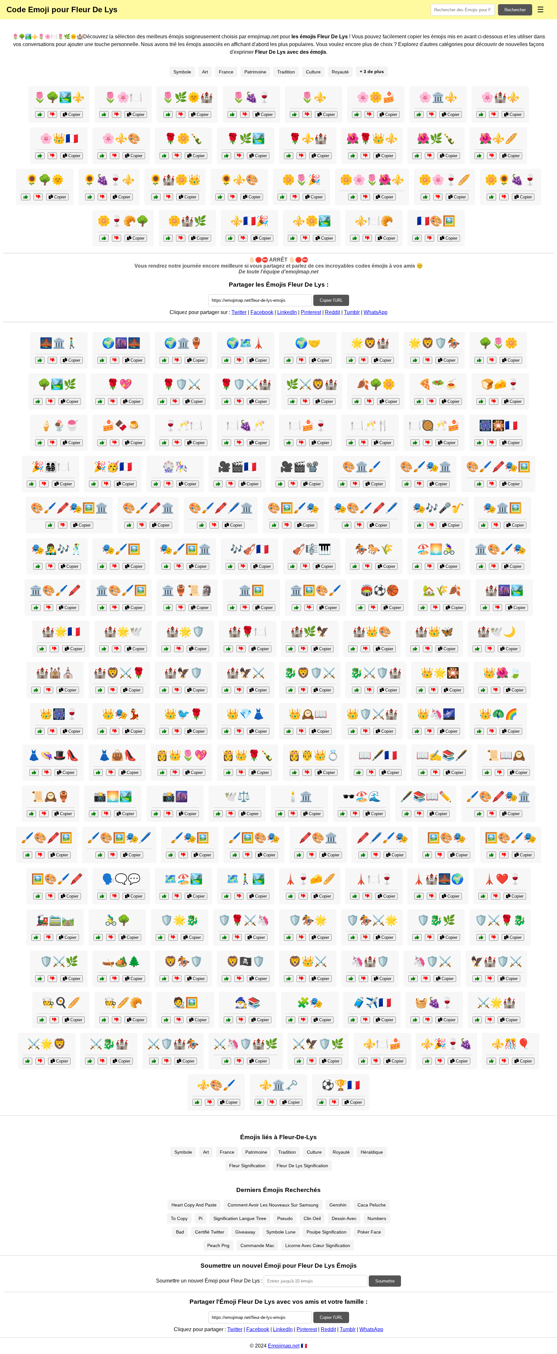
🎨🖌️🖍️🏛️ (148, 508)
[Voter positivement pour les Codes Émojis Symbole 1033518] (156, 813)
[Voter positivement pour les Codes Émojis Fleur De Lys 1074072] (352, 197)
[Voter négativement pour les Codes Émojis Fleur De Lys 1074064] (365, 155)
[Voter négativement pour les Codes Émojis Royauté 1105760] (175, 772)
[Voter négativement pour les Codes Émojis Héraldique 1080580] (493, 937)
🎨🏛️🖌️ (361, 466)
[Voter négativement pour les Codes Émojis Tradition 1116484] (429, 566)
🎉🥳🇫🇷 (112, 466)
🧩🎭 (310, 1002)
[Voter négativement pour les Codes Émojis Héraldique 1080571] (102, 1061)
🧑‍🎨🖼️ (185, 1002)
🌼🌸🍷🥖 (444, 180)
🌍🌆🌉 (121, 343)
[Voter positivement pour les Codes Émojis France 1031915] (360, 607)
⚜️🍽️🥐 (374, 221)
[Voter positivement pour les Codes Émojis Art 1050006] (296, 607)
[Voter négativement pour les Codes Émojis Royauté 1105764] (375, 1061)
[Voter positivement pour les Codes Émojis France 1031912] (36, 937)
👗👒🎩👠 (53, 755)
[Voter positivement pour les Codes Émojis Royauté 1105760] (162, 772)
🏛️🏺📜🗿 (187, 590)
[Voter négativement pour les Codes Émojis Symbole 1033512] (178, 1019)
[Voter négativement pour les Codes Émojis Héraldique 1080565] (239, 1061)
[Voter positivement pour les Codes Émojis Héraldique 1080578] (413, 978)
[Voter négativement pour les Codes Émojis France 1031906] (431, 401)
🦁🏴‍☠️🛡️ (245, 961)
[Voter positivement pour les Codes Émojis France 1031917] (36, 690)
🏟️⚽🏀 (379, 590)
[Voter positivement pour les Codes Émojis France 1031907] (104, 1019)
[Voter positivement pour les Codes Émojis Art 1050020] (234, 855)
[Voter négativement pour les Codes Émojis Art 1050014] (496, 525)
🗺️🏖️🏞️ (183, 879)
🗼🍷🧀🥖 (310, 879)
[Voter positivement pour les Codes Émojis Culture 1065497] (417, 238)
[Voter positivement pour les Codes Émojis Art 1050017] (299, 855)
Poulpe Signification (327, 1232)
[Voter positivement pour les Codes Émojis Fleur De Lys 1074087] (417, 155)
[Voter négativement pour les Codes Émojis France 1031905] (114, 360)
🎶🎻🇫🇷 (249, 549)
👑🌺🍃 (502, 673)
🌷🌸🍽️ (123, 97)
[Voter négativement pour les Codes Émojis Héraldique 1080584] (239, 690)
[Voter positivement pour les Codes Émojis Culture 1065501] (406, 813)
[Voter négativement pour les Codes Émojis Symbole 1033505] (106, 484)
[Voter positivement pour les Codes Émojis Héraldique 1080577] (351, 360)
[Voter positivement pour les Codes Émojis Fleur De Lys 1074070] (102, 155)
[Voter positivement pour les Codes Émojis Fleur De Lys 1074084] (220, 197)
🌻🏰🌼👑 (175, 180)
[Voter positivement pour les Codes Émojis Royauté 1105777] (39, 731)
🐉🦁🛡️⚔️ (310, 673)
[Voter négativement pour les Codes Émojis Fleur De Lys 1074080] (491, 155)
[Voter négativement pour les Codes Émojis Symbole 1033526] (241, 1019)
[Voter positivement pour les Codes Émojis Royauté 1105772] (415, 648)
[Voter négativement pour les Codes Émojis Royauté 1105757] (114, 731)
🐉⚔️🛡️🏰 (376, 673)
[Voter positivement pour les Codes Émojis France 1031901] (228, 648)
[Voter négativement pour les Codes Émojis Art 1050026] (141, 525)
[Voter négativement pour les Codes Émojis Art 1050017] (311, 855)
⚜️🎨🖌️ (216, 1085)
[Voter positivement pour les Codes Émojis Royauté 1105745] (294, 772)
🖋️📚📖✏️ (426, 796)
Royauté (340, 71)
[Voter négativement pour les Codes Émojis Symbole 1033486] (493, 401)
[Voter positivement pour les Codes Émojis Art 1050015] (479, 813)
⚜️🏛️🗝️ (278, 1085)
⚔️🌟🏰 (496, 1002)
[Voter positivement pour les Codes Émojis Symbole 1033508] (352, 1019)
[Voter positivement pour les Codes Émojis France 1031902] (102, 442)
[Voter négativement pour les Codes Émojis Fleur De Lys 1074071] (168, 197)
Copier (73, 114)
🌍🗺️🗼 (245, 343)
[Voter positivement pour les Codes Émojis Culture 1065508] (226, 360)
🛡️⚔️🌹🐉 (500, 920)
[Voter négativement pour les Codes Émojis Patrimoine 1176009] (491, 360)
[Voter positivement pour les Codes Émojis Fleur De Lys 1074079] (168, 114)
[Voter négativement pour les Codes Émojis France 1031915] (373, 607)
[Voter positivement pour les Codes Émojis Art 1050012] (481, 566)
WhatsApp (375, 312)
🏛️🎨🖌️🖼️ (121, 590)
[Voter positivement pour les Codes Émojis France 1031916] (354, 896)
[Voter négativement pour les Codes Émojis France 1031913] (367, 566)
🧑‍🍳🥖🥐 (123, 1002)
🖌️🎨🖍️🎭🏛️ (498, 796)
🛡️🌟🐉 (179, 920)
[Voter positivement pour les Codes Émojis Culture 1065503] (419, 896)
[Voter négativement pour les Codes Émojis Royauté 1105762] (301, 731)
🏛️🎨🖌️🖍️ (55, 590)
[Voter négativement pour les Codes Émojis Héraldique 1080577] (363, 360)
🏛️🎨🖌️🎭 (500, 549)
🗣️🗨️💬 (121, 879)
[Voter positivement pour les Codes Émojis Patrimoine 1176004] (31, 813)
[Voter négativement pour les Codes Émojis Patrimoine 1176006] (52, 360)
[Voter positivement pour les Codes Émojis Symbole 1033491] (98, 772)
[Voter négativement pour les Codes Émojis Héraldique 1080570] (427, 360)
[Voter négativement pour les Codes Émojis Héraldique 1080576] (369, 690)
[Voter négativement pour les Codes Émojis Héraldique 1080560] (178, 648)
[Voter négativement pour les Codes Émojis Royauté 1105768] (365, 648)
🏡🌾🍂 (442, 590)
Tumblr (352, 312)
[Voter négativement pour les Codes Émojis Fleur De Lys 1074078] (243, 238)
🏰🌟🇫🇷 (61, 631)
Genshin (338, 1204)
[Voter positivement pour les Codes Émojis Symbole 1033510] (288, 360)
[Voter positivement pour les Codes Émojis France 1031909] (93, 813)
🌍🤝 (308, 343)
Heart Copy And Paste (194, 1204)
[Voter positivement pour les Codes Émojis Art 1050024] (342, 484)
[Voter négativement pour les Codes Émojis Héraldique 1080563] (239, 401)
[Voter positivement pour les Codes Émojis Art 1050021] (166, 566)
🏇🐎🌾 (374, 549)
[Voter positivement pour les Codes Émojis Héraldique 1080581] (164, 978)
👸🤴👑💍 (313, 755)
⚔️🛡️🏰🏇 (173, 1044)
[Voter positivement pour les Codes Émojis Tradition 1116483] (422, 607)
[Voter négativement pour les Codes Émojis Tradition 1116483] (435, 607)
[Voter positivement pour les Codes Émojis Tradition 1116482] (31, 484)
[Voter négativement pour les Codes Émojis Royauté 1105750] (176, 731)
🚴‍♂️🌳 (117, 920)
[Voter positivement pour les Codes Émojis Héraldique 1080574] (292, 401)
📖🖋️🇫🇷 (377, 755)
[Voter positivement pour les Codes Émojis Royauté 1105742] (352, 731)
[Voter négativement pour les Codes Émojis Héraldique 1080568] (52, 978)
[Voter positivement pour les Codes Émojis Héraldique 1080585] (162, 401)
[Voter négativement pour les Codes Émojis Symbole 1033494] (239, 896)
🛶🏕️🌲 (121, 961)
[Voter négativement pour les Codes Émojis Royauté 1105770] (504, 1061)
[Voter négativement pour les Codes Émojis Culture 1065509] (435, 772)
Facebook (261, 312)
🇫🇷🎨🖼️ (436, 221)
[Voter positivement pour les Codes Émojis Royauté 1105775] (226, 731)
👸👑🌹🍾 (247, 755)
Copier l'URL (331, 300)
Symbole (182, 71)
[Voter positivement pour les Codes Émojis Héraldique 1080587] (27, 1061)
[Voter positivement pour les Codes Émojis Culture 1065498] (419, 525)
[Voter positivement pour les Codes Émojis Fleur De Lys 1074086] (292, 238)
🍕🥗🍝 (438, 384)
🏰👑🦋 (434, 631)
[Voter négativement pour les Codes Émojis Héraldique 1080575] (301, 937)
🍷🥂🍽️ (183, 425)
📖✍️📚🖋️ (442, 755)
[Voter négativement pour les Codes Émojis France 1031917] (48, 690)
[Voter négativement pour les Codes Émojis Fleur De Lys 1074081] (369, 114)
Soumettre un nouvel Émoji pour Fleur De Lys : (209, 1280)
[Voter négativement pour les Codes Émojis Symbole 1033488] (112, 401)
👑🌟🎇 (440, 673)
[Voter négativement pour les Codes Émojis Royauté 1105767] (433, 690)
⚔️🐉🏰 (109, 1044)
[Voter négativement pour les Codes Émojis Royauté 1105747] (116, 648)
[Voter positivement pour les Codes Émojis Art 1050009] (406, 484)
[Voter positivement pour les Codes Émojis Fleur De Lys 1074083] (104, 238)
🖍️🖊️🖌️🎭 (382, 838)
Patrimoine (255, 71)
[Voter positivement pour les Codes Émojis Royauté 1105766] (479, 731)
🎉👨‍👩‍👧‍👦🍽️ (50, 466)
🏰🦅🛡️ (183, 673)
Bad (180, 1232)
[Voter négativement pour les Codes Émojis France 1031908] (114, 978)
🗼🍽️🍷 (374, 879)
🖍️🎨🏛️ (318, 838)
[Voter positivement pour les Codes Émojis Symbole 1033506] (290, 1019)
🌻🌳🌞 (44, 180)
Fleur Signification (247, 1165)
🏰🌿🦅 (309, 631)
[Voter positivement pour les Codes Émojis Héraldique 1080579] (290, 648)
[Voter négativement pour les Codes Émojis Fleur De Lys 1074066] (38, 197)
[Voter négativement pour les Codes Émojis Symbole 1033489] (54, 648)
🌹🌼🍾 (183, 138)
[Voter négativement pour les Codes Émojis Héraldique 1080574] (305, 401)
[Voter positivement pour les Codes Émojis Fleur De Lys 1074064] (352, 155)
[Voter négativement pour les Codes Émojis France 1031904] (363, 442)
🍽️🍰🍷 (307, 425)
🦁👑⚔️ (307, 961)
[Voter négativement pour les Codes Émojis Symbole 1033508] (365, 1019)
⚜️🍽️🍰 (382, 1044)
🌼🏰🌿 (187, 221)
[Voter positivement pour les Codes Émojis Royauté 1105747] (104, 648)
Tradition (286, 71)
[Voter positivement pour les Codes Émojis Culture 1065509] (422, 772)
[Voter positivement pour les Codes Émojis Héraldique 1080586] (351, 978)
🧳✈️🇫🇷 (372, 1002)
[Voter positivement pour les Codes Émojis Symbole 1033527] (156, 484)
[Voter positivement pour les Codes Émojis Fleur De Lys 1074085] (104, 114)
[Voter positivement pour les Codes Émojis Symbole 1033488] (100, 401)
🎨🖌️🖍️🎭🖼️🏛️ (69, 508)
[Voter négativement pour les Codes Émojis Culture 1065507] (180, 607)
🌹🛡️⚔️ (181, 384)
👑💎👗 (245, 714)
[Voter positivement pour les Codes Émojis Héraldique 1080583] (417, 937)
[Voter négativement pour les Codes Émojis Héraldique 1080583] (429, 937)
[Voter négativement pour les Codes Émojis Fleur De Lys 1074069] (239, 155)
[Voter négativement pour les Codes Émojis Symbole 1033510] (301, 360)
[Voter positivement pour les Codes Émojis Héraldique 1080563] (226, 401)
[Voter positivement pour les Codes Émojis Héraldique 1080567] (100, 690)
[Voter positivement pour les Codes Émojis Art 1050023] (491, 855)
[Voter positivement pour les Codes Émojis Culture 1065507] (168, 607)
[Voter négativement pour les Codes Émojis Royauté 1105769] (241, 772)
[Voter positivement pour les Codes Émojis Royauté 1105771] (417, 731)
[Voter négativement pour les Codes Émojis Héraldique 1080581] (176, 978)
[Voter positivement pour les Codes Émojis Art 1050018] (102, 566)
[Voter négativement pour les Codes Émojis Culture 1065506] (293, 484)
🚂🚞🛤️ (55, 920)
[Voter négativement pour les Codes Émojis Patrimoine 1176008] (176, 360)
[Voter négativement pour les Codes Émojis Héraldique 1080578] (425, 978)
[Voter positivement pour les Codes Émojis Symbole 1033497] (358, 772)
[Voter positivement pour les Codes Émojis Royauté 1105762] (288, 731)
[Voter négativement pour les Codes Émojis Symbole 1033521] (369, 401)
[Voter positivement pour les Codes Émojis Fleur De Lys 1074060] (294, 114)
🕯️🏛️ (299, 796)
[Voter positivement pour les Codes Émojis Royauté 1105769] (228, 772)
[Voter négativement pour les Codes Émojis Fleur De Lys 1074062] (180, 238)
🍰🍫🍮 (121, 425)
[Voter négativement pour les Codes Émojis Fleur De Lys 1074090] (102, 197)
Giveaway (245, 1232)
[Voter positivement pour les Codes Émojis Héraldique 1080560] (166, 648)
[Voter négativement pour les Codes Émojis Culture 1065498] (431, 525)
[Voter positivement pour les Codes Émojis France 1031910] (342, 813)
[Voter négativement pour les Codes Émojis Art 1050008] (112, 855)
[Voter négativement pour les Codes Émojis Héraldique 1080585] (175, 401)
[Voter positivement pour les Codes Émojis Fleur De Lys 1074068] (232, 114)
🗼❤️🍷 (502, 879)
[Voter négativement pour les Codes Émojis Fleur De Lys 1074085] (116, 114)
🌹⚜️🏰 (307, 138)
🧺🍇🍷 (434, 1002)
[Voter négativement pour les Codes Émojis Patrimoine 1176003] (303, 896)
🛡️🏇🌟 (307, 920)
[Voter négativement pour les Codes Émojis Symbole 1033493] (334, 1102)
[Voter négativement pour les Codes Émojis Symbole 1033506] (303, 1019)
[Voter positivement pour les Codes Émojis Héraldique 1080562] (226, 978)
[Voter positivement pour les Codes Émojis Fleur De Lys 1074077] (491, 197)
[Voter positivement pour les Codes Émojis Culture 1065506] (280, 484)
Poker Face (369, 1232)
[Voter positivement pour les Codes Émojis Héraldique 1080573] (164, 690)
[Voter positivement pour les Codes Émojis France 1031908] (102, 978)
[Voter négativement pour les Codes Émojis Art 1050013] (50, 896)
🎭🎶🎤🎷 (438, 508)
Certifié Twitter (209, 1232)
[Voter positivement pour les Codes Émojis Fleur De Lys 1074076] (419, 114)
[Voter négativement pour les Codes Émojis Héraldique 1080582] (489, 1019)
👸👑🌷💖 (181, 755)
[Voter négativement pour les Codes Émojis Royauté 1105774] (166, 1061)
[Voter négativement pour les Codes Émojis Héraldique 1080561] (311, 1061)
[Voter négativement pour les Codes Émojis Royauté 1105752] (440, 1061)
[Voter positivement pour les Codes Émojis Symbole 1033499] (479, 442)
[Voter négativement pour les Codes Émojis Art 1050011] (214, 525)
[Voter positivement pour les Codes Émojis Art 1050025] (170, 855)
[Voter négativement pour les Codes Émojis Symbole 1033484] (495, 896)
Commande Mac (257, 1245)
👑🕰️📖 (307, 714)
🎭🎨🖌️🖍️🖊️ (366, 508)
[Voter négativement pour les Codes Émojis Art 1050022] (48, 607)
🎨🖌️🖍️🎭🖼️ (498, 466)
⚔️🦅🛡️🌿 (318, 1044)
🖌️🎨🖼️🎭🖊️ (119, 838)
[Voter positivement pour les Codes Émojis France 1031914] (415, 1019)
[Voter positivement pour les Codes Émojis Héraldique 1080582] (477, 1019)
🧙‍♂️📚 (247, 1002)
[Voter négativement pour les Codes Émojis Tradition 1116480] (499, 772)
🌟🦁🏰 (370, 343)
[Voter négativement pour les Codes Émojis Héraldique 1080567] (112, 690)
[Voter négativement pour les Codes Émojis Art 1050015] (491, 813)
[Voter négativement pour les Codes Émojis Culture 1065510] (497, 607)
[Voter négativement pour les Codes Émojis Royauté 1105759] (301, 978)
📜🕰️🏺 (50, 796)
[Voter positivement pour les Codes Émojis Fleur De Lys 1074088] (481, 114)
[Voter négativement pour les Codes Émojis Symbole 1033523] (244, 607)
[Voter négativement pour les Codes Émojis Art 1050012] (493, 566)
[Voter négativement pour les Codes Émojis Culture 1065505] (491, 484)
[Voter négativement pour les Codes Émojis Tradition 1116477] (50, 566)
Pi (200, 1218)
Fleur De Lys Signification (302, 1165)
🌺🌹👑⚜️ (372, 138)
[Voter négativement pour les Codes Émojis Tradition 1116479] (427, 442)
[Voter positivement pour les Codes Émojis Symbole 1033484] (483, 896)
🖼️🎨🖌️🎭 (510, 838)
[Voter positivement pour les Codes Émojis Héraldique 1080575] (288, 937)
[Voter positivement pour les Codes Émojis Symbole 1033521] (356, 401)
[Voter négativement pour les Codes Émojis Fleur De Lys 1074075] (176, 155)
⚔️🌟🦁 (46, 1044)
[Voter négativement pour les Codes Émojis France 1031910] (355, 813)
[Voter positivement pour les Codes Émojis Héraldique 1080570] (415, 360)
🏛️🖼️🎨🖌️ (315, 590)
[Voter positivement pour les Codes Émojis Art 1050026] (129, 525)
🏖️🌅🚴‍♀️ (436, 549)
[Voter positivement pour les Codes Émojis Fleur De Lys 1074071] (156, 197)
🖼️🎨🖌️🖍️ (57, 879)
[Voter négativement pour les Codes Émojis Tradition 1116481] (272, 1102)
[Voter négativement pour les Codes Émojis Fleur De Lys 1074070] (114, 155)
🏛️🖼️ (251, 590)
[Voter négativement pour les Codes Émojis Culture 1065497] (429, 238)
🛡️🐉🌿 (436, 920)
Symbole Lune (281, 1232)
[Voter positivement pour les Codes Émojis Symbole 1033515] (98, 937)
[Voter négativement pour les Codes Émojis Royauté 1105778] (209, 1102)
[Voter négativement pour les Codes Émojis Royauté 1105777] (52, 731)
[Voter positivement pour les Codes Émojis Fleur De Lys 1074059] (39, 155)
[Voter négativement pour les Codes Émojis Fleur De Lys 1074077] (504, 197)
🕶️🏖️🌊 (361, 796)
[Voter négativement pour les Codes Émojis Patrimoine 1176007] (239, 442)
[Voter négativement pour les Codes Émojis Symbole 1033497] (371, 772)
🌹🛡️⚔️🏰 (245, 384)
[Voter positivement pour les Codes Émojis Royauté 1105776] (477, 648)
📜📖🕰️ (506, 755)
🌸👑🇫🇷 (59, 138)
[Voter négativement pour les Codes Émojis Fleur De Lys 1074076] (431, 114)
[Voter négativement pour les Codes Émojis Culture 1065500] (305, 566)
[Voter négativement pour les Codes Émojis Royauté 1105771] (429, 731)
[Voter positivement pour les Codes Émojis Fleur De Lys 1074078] (230, 238)
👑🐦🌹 (183, 714)
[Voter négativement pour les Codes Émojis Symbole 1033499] (491, 442)
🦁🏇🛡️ (183, 961)
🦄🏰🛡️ (370, 961)
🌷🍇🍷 (251, 97)
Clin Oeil (312, 1218)
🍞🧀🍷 (500, 384)
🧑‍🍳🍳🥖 (61, 1002)
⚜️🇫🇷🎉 (249, 221)
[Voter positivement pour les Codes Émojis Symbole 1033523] (232, 607)
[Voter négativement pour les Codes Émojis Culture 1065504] (176, 442)
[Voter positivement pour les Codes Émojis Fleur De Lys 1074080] (479, 155)
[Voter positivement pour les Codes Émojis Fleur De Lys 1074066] (25, 197)
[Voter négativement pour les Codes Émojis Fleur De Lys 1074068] (244, 114)
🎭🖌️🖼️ (121, 549)
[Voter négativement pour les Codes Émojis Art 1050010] (440, 855)
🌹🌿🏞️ (245, 138)
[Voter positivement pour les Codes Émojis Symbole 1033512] (166, 1019)
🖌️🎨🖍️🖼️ (47, 838)
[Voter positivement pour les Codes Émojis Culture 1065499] (27, 855)
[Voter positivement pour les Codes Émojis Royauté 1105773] (483, 690)
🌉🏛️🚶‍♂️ (59, 343)
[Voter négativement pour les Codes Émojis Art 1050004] (375, 855)
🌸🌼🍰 (376, 97)
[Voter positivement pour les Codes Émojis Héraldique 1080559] (290, 690)
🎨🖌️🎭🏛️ (426, 466)
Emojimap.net (283, 1346)
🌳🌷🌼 (498, 343)
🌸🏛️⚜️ (438, 97)
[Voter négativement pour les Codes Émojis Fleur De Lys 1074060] (307, 114)
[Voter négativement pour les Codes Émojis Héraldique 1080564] (365, 937)
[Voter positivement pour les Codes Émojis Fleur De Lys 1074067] (425, 197)
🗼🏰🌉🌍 (438, 879)
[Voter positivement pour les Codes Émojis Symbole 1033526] (228, 1019)
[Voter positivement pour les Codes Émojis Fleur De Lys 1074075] (164, 155)
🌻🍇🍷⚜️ (109, 180)
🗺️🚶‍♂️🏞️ (245, 879)
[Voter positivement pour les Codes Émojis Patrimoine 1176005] (38, 401)
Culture (313, 71)
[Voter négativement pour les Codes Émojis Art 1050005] (359, 525)
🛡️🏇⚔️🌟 (372, 920)
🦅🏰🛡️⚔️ (496, 961)
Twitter (239, 312)
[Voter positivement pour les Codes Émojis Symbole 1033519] (218, 484)
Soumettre (385, 1281)
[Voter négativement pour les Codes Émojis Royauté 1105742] (365, 731)
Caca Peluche (371, 1204)
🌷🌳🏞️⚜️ (59, 97)
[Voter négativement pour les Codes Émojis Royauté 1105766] (491, 731)
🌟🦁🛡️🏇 (434, 343)
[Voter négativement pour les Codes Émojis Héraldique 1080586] (363, 978)
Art (205, 71)
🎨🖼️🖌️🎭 (293, 508)
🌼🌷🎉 (301, 180)
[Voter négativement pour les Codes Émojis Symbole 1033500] (54, 1019)
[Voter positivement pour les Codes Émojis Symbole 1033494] (226, 896)
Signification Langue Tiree (239, 1218)
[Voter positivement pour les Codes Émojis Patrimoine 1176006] (39, 360)
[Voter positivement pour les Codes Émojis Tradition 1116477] (38, 566)
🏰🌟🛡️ (185, 631)
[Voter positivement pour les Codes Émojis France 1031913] (354, 566)
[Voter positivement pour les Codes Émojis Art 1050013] (38, 896)
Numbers (376, 1218)
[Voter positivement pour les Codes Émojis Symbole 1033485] (218, 813)
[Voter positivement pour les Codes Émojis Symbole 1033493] (321, 1102)
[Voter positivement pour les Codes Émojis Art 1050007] (50, 525)
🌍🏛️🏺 (183, 343)
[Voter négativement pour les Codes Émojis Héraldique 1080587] (40, 1061)
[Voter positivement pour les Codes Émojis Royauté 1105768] (352, 648)
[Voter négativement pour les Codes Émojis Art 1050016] (286, 525)
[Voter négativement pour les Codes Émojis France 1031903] (176, 896)
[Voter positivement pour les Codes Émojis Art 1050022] (36, 607)
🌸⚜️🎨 (121, 138)
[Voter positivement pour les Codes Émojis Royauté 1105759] (288, 978)
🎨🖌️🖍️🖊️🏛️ (221, 508)
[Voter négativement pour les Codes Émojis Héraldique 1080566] (173, 937)
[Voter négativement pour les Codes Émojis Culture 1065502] (114, 896)
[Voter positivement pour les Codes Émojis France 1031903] (164, 896)
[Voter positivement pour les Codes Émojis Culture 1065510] (485, 607)
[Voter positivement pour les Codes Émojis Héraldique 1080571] (89, 1061)
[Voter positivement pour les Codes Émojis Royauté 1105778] (197, 1102)
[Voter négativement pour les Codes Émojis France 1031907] (116, 1019)
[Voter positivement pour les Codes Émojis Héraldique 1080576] (356, 690)
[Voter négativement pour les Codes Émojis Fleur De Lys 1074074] (52, 114)
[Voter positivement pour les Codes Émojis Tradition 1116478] (34, 772)
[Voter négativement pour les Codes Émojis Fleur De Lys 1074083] (116, 238)
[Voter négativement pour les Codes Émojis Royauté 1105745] (307, 772)
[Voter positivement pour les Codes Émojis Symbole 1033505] (93, 484)
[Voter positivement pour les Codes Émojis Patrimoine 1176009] (479, 360)
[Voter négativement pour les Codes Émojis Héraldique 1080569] (489, 978)
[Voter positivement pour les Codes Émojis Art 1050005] (346, 525)
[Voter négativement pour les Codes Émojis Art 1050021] (178, 566)
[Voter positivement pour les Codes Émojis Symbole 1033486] (481, 401)
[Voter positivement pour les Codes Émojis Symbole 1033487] (230, 566)
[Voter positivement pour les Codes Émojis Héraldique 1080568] (39, 978)
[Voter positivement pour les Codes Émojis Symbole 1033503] (280, 813)
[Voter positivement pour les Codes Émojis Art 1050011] (201, 525)
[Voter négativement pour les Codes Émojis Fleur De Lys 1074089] (294, 197)
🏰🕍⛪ (55, 673)
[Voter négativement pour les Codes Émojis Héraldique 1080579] (303, 648)
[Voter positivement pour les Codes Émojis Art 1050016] (274, 525)
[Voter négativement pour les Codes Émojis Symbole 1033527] (168, 484)
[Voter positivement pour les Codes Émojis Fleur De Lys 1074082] (288, 155)
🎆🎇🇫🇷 (498, 425)
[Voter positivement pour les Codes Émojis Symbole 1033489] (41, 648)
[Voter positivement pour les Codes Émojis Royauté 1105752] (427, 1061)
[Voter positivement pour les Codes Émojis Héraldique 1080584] (226, 690)
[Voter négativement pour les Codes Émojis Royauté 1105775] (239, 731)
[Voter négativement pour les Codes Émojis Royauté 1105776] (489, 648)
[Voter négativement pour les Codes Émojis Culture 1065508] (239, 360)
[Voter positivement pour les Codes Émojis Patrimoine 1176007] (226, 442)
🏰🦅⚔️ (245, 673)
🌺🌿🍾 (436, 138)
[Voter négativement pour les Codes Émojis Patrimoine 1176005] (50, 401)
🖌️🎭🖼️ (190, 838)
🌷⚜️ (314, 97)
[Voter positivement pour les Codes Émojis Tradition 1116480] (487, 772)
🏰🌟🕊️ (123, 631)
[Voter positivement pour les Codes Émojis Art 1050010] (427, 855)
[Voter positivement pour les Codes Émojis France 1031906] (419, 401)
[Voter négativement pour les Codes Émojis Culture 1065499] (40, 855)
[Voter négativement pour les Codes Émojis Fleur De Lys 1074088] (493, 114)
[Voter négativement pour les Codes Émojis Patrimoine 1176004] (44, 813)
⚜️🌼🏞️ (311, 221)
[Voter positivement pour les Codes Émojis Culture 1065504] (164, 442)
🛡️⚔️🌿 (59, 961)
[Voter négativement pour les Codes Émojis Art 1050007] (62, 525)
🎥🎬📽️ (299, 466)
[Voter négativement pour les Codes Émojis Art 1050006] (309, 607)
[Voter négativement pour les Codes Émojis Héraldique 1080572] (237, 937)
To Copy (179, 1218)
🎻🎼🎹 (311, 549)
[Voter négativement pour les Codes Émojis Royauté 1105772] (427, 648)
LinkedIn (287, 312)
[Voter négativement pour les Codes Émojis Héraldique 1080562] (239, 978)
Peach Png (218, 1245)
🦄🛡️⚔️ (432, 961)
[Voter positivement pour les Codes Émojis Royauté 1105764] (363, 1061)
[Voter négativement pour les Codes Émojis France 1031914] (427, 1019)
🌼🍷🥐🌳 (123, 221)
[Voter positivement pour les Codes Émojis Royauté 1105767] (420, 690)
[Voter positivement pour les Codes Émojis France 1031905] (102, 360)
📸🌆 (175, 796)
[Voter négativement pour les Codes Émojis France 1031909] (106, 813)
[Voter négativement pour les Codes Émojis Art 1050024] (355, 484)
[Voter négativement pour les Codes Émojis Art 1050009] (419, 484)
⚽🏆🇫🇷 (340, 1085)
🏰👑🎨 (372, 631)
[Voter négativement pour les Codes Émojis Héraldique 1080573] (176, 690)
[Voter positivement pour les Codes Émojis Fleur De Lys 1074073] (354, 238)
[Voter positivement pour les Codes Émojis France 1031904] (351, 442)
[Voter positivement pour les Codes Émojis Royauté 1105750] (164, 731)
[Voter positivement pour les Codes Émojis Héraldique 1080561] (299, 1061)
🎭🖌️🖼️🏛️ (185, 549)
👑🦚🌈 (498, 714)
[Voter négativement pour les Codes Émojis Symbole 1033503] (293, 813)
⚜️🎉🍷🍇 (446, 1044)
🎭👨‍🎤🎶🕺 (57, 549)
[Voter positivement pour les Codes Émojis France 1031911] (39, 442)
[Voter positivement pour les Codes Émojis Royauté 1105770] (491, 1061)
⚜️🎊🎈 (510, 1044)
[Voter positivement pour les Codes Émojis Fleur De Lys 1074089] (282, 197)
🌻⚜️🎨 (239, 180)
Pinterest (311, 312)
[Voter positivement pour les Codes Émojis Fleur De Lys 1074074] (39, 114)
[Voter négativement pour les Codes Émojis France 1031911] (52, 442)
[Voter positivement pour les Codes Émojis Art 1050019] (102, 607)
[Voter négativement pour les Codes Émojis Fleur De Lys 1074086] (305, 238)
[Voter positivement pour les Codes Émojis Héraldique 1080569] (477, 978)
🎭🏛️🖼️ (502, 508)
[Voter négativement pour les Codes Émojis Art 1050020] (247, 855)
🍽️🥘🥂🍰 (434, 425)
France (226, 71)
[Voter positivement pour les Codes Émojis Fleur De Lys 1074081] (356, 114)
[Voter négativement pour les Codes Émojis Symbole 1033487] (243, 566)
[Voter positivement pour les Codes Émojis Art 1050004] (363, 855)
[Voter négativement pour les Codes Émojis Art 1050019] (114, 607)
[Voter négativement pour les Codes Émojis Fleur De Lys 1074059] (52, 155)
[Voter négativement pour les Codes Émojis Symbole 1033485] (230, 813)
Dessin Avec (344, 1218)
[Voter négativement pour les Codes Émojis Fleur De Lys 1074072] (365, 197)
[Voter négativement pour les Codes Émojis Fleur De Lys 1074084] (232, 197)
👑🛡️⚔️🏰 (372, 714)
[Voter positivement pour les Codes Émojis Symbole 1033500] (41, 1019)
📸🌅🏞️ (112, 796)
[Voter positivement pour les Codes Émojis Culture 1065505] (479, 484)
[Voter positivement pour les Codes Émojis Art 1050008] (100, 855)
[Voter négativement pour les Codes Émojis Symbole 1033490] (301, 442)
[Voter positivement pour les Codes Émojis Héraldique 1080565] (226, 1061)
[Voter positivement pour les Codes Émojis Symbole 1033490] (288, 442)
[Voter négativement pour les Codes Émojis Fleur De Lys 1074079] (180, 114)
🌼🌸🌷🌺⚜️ (372, 180)
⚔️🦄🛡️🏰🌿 (245, 1044)
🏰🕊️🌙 (496, 631)
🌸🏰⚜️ (500, 97)
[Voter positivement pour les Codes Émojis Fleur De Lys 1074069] (226, 155)
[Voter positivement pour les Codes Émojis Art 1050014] (483, 525)
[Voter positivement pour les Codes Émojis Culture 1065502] (102, 896)
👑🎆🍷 (59, 714)
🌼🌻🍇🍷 (510, 180)
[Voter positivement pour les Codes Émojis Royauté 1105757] (102, 731)
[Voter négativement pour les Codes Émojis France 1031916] (367, 896)
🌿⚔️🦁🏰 (311, 384)
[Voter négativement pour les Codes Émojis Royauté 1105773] (495, 690)
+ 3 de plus (372, 71)
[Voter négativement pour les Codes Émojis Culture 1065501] (419, 813)
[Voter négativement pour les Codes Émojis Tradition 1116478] (46, 772)
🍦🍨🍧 (59, 425)
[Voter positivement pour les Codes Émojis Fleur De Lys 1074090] (89, 197)
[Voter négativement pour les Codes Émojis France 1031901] (241, 648)
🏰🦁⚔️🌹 (119, 673)
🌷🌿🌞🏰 (187, 97)
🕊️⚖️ (237, 796)
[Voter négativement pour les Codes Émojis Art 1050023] (504, 855)
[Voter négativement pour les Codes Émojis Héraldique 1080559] (303, 690)
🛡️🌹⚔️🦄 (243, 920)
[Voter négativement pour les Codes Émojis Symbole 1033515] (110, 937)
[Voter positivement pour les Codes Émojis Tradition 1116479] (415, 442)
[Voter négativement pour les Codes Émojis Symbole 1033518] (168, 813)
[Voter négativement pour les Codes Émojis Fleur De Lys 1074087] (429, 155)
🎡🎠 (175, 466)
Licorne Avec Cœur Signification (317, 1245)
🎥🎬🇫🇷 (237, 466)
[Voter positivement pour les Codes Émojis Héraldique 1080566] (160, 937)
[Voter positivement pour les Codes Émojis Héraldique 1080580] (481, 937)
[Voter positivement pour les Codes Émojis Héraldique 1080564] (352, 937)
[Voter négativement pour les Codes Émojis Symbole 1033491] (110, 772)
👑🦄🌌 (436, 714)
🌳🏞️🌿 (57, 384)
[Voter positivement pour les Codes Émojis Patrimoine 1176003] (290, 896)
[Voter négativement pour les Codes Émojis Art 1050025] (183, 855)
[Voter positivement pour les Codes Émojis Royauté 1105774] (154, 1061)
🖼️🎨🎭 (446, 838)
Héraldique (372, 1152)
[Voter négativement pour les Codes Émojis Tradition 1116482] (44, 484)
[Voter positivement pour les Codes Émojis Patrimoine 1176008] (164, 360)
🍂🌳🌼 (376, 384)
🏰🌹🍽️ (247, 631)
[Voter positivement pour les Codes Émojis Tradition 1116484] (417, 566)
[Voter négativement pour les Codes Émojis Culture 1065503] (431, 896)
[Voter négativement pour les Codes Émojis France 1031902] (114, 442)
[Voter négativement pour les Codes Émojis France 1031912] (48, 937)
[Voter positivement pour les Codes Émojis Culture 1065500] (292, 566)
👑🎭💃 (121, 714)
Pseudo (285, 1218)
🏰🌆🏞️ (504, 590)
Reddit (332, 312)
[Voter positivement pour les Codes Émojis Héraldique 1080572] (224, 937)
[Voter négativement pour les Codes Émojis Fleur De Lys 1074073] (367, 238)
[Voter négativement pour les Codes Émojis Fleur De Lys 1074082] (301, 155)
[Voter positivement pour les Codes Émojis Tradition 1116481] (259, 1102)
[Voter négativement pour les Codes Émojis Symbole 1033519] (230, 484)
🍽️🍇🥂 (245, 425)
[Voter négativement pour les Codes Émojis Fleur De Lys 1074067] (438, 197)
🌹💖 (119, 384)
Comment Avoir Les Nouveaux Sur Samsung (273, 1204)
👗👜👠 (117, 755)
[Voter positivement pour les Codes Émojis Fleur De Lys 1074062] (168, 238)
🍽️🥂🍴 (370, 425)
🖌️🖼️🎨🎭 (254, 838)
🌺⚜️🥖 (498, 138)
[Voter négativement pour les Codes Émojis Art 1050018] (114, 566)
